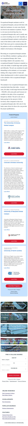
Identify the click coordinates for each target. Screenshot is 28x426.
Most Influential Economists (8, 418)
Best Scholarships (6, 401)
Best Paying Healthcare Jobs (9, 416)
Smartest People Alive (7, 415)
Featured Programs (14, 114)
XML (22, 422)
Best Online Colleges (7, 395)
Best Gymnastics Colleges (8, 393)
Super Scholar (6, 3)
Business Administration (8, 408)
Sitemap (18, 422)
